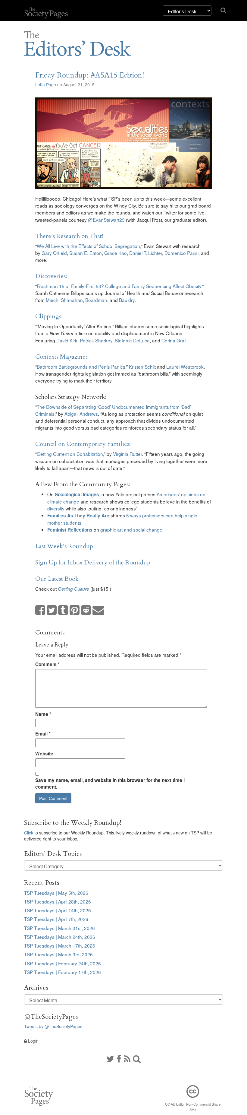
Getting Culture (73, 589)
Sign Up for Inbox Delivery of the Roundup (92, 562)
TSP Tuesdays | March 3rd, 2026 (58, 954)
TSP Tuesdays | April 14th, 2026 (57, 910)
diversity (55, 508)
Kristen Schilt (143, 366)
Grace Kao (115, 252)
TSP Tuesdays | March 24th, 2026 (59, 936)
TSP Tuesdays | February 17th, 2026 (62, 972)
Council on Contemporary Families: (83, 444)
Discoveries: (51, 276)
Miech (52, 300)
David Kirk (66, 340)
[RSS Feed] (127, 1058)
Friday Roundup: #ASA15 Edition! (89, 75)
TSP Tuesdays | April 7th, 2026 (56, 919)
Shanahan (72, 300)
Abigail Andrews (81, 413)
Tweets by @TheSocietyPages (53, 1026)
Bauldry (127, 300)
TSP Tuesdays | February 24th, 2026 (62, 963)
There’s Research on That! (69, 236)
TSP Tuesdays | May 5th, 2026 (56, 892)
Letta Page (45, 84)
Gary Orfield (54, 252)
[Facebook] (119, 1058)
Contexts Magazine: (61, 357)
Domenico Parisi (181, 252)
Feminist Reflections (69, 529)
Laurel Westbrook (185, 366)
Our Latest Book (57, 579)
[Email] (98, 610)
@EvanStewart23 (106, 219)
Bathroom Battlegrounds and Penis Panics (81, 366)
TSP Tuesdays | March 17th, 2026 (59, 945)
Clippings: (49, 316)
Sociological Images (77, 494)
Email (43, 733)
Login (33, 1041)
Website (44, 753)
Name (43, 714)
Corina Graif (173, 340)
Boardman (96, 300)
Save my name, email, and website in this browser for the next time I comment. (110, 783)
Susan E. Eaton (85, 252)
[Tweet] (52, 610)
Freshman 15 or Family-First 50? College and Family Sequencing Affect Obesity (119, 286)
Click (28, 833)
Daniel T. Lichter (145, 252)
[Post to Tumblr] (63, 610)
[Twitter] (110, 1058)
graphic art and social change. (132, 529)
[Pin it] (75, 610)
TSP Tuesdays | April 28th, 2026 (57, 901)
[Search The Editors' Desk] (137, 1058)
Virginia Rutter (127, 453)
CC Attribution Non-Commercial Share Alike (192, 1106)
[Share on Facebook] (40, 610)
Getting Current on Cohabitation (70, 453)
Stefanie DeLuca (132, 340)
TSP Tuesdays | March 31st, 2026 (59, 928)
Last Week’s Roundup (64, 546)
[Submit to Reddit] (86, 610)
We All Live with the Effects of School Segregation (88, 246)
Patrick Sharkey (96, 340)
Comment (47, 664)
